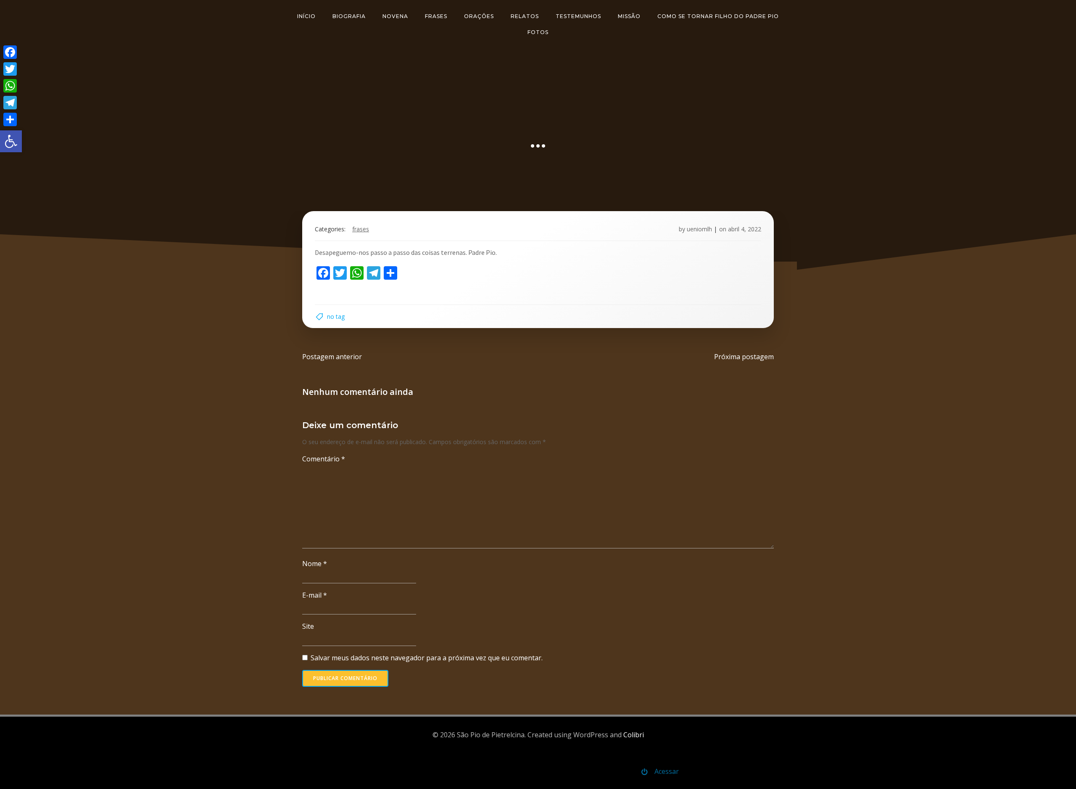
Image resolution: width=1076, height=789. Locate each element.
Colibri (633, 734)
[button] (11, 141)
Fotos (538, 32)
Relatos (525, 16)
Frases (436, 16)
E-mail (314, 595)
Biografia (349, 16)
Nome (314, 563)
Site (308, 626)
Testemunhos (578, 16)
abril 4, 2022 (744, 229)
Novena (395, 16)
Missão (629, 16)
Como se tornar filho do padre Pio (718, 16)
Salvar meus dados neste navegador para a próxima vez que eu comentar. (427, 657)
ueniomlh (699, 229)
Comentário (323, 458)
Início (306, 16)
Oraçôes (479, 16)
